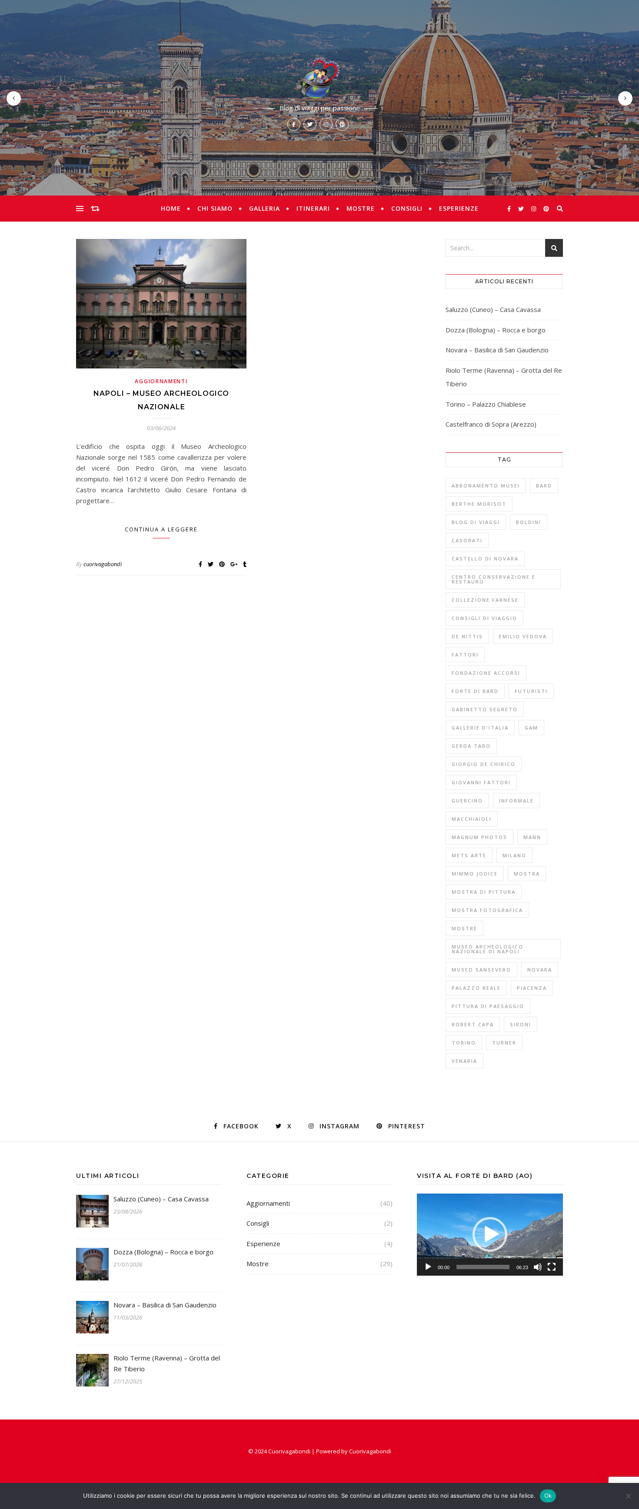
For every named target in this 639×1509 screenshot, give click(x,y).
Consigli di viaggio (484, 618)
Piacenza (532, 988)
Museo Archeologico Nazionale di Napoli (487, 949)
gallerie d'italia (480, 727)
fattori (465, 654)
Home (171, 208)
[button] (490, 1234)
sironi (520, 1024)
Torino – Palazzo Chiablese (486, 404)
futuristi (531, 691)
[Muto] (537, 1267)
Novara (539, 969)
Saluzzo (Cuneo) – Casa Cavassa (493, 309)
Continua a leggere (161, 529)
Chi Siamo (215, 208)
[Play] (428, 1267)
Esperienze (459, 208)
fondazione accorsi (486, 673)
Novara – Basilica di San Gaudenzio (497, 349)
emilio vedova (523, 636)
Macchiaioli (472, 819)
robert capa (473, 1024)
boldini (528, 522)
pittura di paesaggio (488, 1006)
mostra (527, 873)
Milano (514, 855)
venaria (464, 1061)
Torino (464, 1042)
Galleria (264, 208)
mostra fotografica (487, 910)
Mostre (360, 208)
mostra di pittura (484, 892)
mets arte (469, 855)
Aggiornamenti (161, 381)
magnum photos (479, 837)
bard (544, 485)
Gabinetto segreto (485, 709)
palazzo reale (476, 988)
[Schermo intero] (551, 1267)
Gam (531, 727)
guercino (467, 800)
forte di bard (475, 691)
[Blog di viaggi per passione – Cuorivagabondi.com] (319, 77)
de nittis (467, 636)
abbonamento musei (486, 485)
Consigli (407, 208)
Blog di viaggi (476, 522)
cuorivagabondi (102, 564)
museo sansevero (481, 969)
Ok (548, 1495)
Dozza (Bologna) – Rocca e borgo (496, 329)
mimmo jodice (475, 873)
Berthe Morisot (479, 504)
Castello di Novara (485, 558)
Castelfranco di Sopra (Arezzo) (491, 424)
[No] (628, 1496)
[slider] (482, 1267)
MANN (532, 837)
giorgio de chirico (484, 764)
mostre (464, 928)
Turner (504, 1042)
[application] (490, 1235)
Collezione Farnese (485, 600)
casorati (467, 540)
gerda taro (471, 746)
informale (516, 800)
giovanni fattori (481, 782)
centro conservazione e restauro (494, 579)
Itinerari (313, 208)
